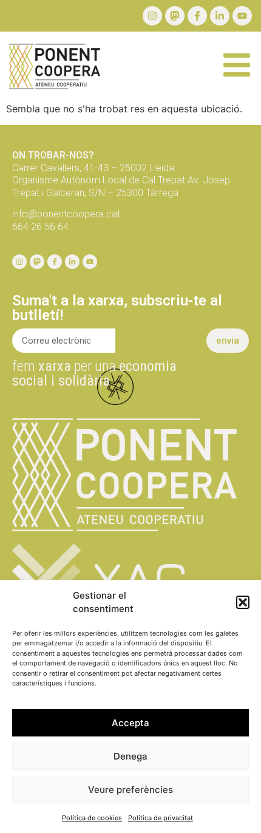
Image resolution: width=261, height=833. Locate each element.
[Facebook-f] (197, 15)
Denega (130, 756)
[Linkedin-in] (219, 15)
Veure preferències (130, 789)
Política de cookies (92, 818)
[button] (243, 602)
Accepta (130, 723)
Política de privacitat (160, 818)
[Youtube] (242, 15)
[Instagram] (152, 15)
